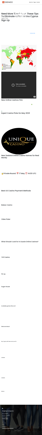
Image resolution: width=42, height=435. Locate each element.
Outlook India (32, 33)
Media (3, 424)
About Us (31, 2)
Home (3, 421)
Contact (38, 2)
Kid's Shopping (5, 417)
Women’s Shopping (6, 415)
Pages (34, 2)
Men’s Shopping (5, 413)
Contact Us (4, 426)
